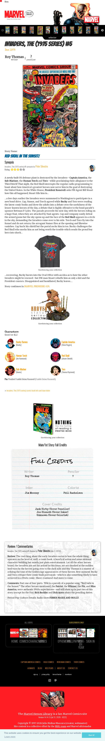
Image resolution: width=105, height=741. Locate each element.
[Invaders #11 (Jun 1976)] (89, 30)
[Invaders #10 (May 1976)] (81, 30)
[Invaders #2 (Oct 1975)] (17, 30)
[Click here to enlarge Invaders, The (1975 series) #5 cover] (50, 146)
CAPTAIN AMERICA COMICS (30, 661)
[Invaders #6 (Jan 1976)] (49, 30)
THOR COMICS (79, 661)
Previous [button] (2, 30)
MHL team (60, 726)
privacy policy (46, 674)
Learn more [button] (9, 737)
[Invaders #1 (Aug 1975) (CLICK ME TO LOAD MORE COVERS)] (9, 30)
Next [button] (102, 30)
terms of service (57, 674)
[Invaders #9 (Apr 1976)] (73, 30)
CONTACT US (73, 668)
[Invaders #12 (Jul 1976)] (97, 30)
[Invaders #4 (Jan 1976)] (33, 30)
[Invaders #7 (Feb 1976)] (57, 30)
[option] (9, 30)
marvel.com (68, 674)
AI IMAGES (31, 668)
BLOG (40, 668)
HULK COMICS (48, 661)
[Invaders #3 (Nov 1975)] (25, 30)
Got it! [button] (91, 735)
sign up (35, 674)
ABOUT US (61, 668)
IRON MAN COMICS (64, 661)
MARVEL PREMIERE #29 (36, 286)
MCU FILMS (49, 668)
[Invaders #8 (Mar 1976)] (65, 30)
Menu (6, 1)
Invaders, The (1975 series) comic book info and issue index (28, 390)
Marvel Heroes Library (38, 714)
